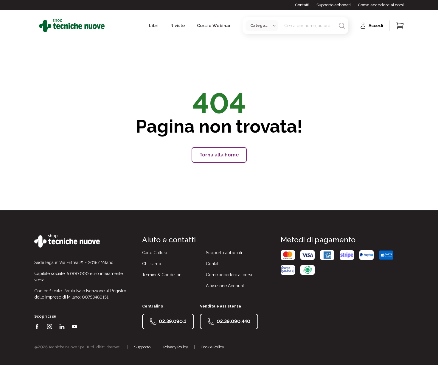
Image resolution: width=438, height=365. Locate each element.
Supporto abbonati (333, 5)
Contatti (302, 5)
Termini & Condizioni (162, 274)
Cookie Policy (212, 347)
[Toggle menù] (36, 25)
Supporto (142, 347)
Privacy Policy (175, 347)
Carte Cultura (154, 252)
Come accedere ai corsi (381, 5)
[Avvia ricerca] (341, 25)
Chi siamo (151, 263)
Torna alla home (219, 155)
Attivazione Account (225, 285)
